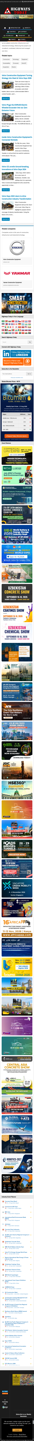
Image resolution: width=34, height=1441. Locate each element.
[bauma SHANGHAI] (17, 967)
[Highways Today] (17, 10)
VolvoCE (24, 63)
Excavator (15, 63)
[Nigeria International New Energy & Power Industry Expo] (17, 573)
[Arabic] (3, 321)
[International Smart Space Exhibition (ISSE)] (17, 652)
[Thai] (13, 332)
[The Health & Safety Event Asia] (17, 908)
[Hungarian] (29, 324)
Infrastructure (15, 28)
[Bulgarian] (10, 321)
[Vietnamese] (23, 332)
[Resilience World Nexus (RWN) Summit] (17, 711)
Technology (10, 35)
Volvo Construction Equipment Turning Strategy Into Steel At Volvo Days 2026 (17, 76)
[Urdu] (19, 332)
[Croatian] (16, 321)
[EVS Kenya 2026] (17, 1026)
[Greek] (23, 324)
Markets (27, 28)
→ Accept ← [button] (17, 1430)
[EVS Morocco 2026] (17, 809)
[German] (19, 324)
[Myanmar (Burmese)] (29, 327)
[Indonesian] (3, 327)
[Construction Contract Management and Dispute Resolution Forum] (17, 672)
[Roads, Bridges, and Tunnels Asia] (17, 849)
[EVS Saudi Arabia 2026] (17, 1046)
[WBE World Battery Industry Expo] (17, 534)
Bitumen (22, 39)
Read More (22, 1434)
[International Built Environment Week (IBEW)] (17, 495)
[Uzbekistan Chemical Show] (17, 632)
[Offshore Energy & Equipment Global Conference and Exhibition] (17, 947)
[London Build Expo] (17, 986)
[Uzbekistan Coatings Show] (17, 613)
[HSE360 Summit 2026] (17, 790)
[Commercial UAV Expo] (17, 455)
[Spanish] (3, 332)
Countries (12, 32)
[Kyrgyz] (19, 327)
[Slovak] (26, 330)
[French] (13, 324)
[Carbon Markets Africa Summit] (17, 750)
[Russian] (23, 330)
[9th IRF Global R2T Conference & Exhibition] (17, 868)
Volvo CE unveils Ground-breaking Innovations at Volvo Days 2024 (15, 168)
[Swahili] (6, 332)
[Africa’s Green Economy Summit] (17, 1085)
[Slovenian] (29, 330)
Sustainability (6, 63)
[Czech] (19, 321)
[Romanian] (19, 330)
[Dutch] (26, 321)
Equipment (23, 32)
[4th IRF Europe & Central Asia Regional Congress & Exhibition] (17, 691)
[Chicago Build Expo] (17, 829)
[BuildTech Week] (17, 1144)
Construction (6, 59)
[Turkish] (16, 332)
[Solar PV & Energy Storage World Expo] (17, 554)
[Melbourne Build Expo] (17, 1006)
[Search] (30, 342)
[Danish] (23, 321)
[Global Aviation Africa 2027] (17, 1124)
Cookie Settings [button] (13, 1434)
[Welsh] (26, 332)
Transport (21, 35)
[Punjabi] (16, 330)
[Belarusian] (6, 321)
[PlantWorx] (17, 1183)
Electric (14, 67)
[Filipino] (6, 324)
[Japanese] (13, 327)
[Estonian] (3, 324)
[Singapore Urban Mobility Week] (17, 888)
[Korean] (16, 327)
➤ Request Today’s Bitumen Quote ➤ (16, 436)
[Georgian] (16, 324)
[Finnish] (10, 324)
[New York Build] (17, 1105)
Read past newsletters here (17, 377)
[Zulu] (29, 332)
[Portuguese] (13, 330)
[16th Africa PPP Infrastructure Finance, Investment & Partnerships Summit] (17, 927)
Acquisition (6, 67)
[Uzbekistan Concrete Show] (17, 593)
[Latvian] (23, 327)
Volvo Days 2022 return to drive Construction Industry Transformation (16, 197)
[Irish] (6, 327)
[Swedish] (10, 332)
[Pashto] (6, 330)
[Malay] (26, 327)
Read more (5, 98)
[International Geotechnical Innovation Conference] (17, 770)
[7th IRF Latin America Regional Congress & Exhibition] (17, 514)
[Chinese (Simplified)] (13, 321)
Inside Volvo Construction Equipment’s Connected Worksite (17, 138)
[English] (29, 321)
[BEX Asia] (17, 475)
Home (5, 28)
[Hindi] (26, 324)
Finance (13, 39)
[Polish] (10, 330)
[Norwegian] (3, 330)
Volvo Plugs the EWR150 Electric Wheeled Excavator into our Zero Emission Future (14, 108)
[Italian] (10, 327)
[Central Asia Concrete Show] (17, 1065)
